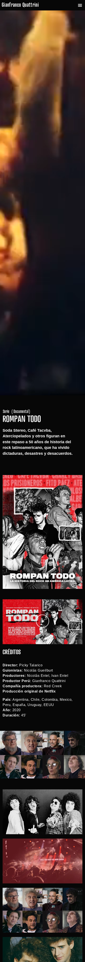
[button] (80, 5)
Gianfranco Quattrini (20, 5)
